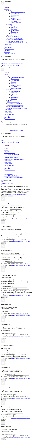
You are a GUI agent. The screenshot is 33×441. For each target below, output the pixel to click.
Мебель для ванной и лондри (15, 39)
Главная (6, 7)
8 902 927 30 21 (5, 65)
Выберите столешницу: (7, 283)
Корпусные (14, 27)
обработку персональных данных (20, 218)
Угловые (13, 16)
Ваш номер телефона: (7, 216)
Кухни (9, 10)
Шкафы (9, 24)
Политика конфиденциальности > (18, 194)
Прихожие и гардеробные (14, 38)
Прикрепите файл (6, 356)
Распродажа (7, 44)
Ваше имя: (4, 214)
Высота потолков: (6, 286)
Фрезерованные (15, 26)
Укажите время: (5, 212)
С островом (14, 21)
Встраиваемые (15, 30)
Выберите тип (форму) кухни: (9, 280)
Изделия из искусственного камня (17, 42)
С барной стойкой (16, 19)
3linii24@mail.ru (8, 174)
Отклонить (4, 195)
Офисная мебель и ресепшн (15, 41)
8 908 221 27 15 (14, 65)
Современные (15, 15)
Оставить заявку (5, 67)
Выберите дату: (5, 210)
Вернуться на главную (16, 130)
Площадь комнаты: (6, 281)
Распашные (14, 33)
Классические (15, 13)
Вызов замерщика (6, 56)
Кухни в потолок (16, 22)
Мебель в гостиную (13, 36)
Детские (9, 35)
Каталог (6, 9)
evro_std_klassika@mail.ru (11, 176)
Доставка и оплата (9, 53)
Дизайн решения (9, 49)
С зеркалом (14, 29)
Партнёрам (7, 50)
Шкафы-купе (14, 32)
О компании (7, 46)
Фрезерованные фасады (18, 12)
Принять (10, 195)
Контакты (7, 52)
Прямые (13, 18)
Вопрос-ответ (8, 47)
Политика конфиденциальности (13, 177)
